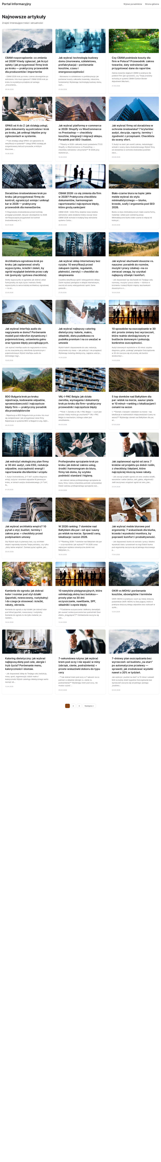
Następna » (89, 706)
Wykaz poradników (133, 4)
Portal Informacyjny (16, 4)
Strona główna (152, 4)
